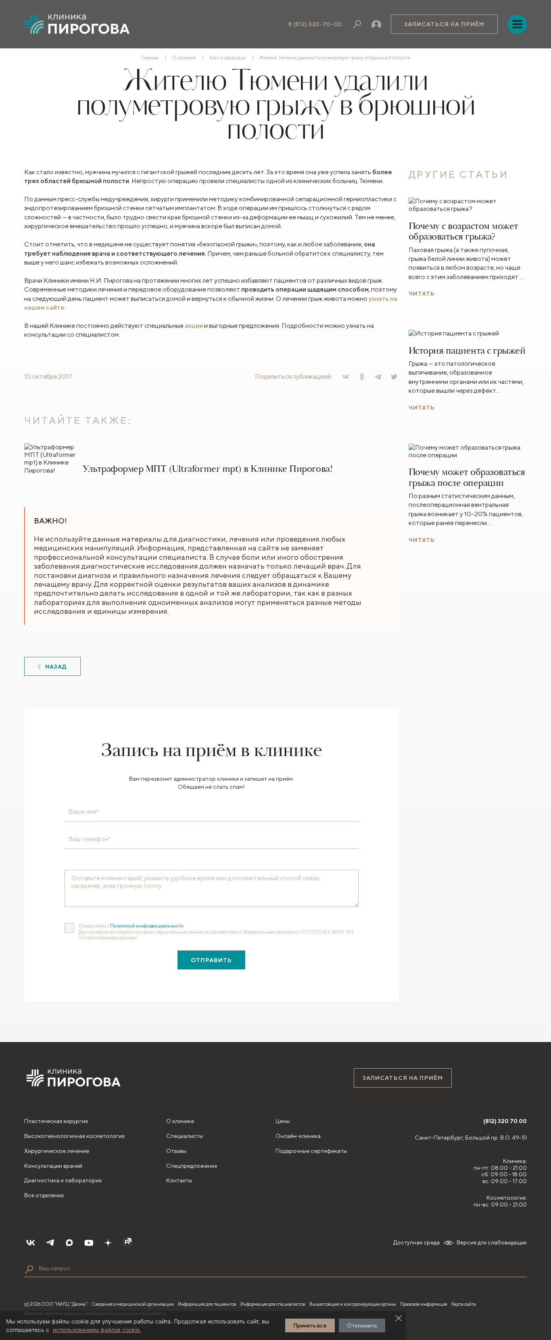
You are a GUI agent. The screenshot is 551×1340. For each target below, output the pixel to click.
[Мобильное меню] (517, 24)
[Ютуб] (88, 1242)
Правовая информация (423, 1304)
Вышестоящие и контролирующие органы (352, 1304)
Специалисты (184, 1136)
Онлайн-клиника (298, 1136)
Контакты (179, 1180)
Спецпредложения (191, 1166)
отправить (211, 960)
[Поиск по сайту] (29, 1269)
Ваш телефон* (90, 839)
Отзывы (176, 1151)
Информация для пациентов (207, 1304)
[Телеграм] (50, 1242)
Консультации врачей (53, 1166)
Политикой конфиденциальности (147, 926)
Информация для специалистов (272, 1304)
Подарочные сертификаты (311, 1151)
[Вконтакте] (30, 1242)
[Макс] (69, 1242)
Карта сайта (463, 1304)
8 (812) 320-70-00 (315, 24)
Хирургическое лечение (56, 1151)
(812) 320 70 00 (505, 1121)
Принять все (310, 1325)
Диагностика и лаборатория (63, 1180)
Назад (56, 666)
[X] (394, 376)
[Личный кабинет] (376, 24)
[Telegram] (378, 376)
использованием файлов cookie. (97, 1329)
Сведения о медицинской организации (133, 1304)
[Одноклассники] (362, 376)
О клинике (184, 57)
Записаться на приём (444, 24)
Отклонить (362, 1325)
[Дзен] (108, 1242)
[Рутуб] (127, 1242)
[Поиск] (357, 24)
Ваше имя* (84, 812)
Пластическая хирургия (56, 1121)
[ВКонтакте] (346, 376)
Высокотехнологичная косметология (74, 1136)
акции (194, 325)
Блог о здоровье (227, 57)
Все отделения (44, 1195)
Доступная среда (416, 1242)
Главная (150, 57)
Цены (283, 1121)
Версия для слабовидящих (492, 1242)
